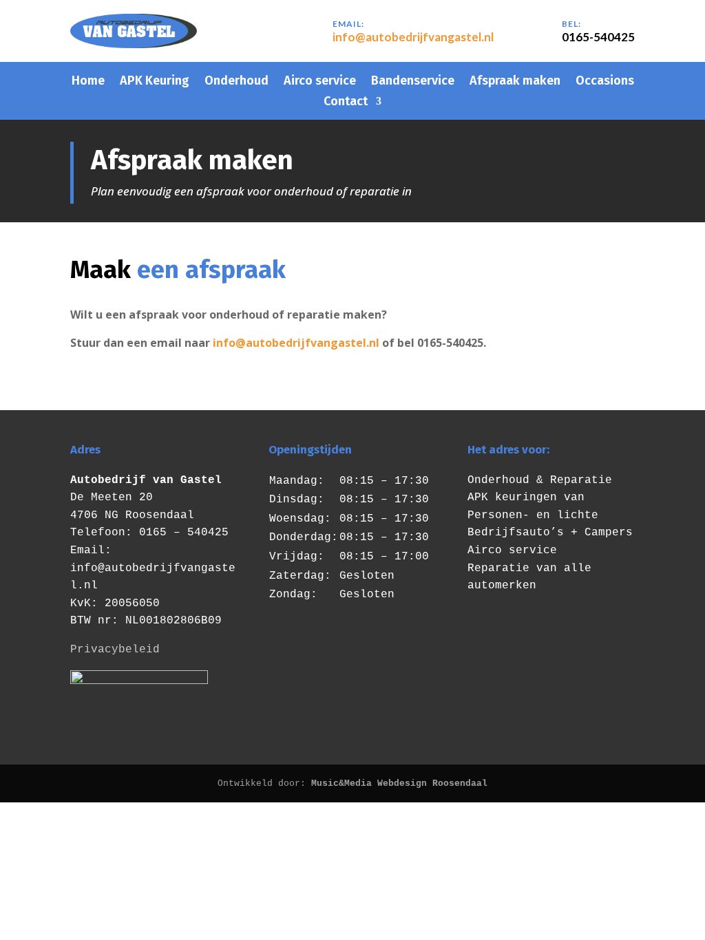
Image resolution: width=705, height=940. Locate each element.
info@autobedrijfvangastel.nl (413, 37)
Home (88, 82)
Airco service (320, 82)
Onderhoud (236, 82)
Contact (346, 102)
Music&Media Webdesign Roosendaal (399, 783)
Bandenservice (412, 82)
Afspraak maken (515, 82)
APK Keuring (154, 82)
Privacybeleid (115, 649)
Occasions (605, 82)
